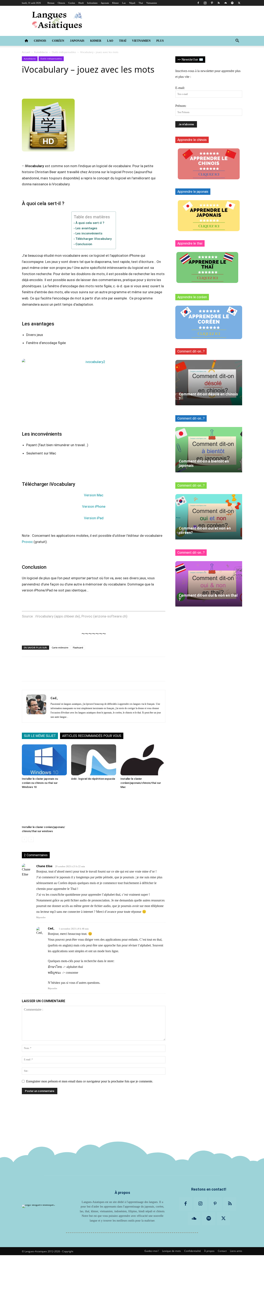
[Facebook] (198, 3)
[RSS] (219, 3)
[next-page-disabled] (31, 839)
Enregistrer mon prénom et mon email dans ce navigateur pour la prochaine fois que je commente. (89, 1081)
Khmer (115, 3)
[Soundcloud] (225, 3)
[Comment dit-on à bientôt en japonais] (208, 449)
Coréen (71, 3)
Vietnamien (151, 3)
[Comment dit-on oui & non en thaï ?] (208, 584)
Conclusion (83, 244)
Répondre (41, 917)
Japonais (105, 3)
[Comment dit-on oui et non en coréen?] (208, 516)
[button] (237, 41)
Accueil (26, 52)
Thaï (141, 3)
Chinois (61, 3)
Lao (124, 3)
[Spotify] (232, 3)
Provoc (27, 542)
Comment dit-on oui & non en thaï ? (208, 597)
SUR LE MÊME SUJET (40, 736)
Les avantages (86, 228)
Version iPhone (93, 506)
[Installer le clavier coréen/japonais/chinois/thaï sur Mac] (142, 759)
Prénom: (180, 106)
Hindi (81, 3)
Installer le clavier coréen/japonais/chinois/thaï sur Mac (140, 783)
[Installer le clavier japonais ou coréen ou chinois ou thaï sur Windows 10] (44, 759)
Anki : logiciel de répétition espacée (93, 778)
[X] (239, 3)
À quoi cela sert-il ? (89, 223)
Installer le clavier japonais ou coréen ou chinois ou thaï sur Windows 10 (40, 783)
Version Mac (93, 495)
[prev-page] (24, 839)
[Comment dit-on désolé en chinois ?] (208, 382)
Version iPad (94, 518)
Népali (132, 3)
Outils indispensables (64, 52)
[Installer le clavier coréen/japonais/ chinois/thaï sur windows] (44, 808)
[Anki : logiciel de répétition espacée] (93, 759)
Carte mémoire (60, 647)
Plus (160, 40)
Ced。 (55, 698)
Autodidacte (41, 52)
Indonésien (92, 3)
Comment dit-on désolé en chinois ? (208, 396)
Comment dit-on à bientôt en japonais (204, 463)
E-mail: (180, 88)
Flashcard (78, 647)
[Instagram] (205, 3)
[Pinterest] (212, 3)
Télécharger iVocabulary (93, 239)
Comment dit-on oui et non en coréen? (205, 530)
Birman (50, 3)
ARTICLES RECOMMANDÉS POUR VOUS (91, 736)
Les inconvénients (88, 233)
